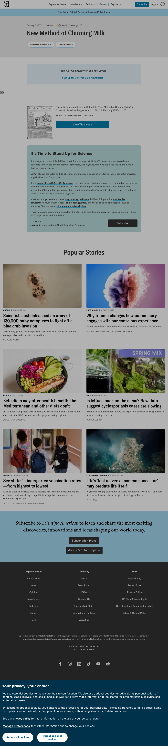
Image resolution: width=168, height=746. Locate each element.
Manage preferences (16, 726)
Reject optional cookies (52, 737)
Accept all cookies (17, 737)
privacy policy (21, 718)
